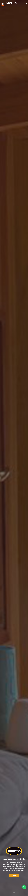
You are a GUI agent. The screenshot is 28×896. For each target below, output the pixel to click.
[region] (14, 448)
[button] (13, 892)
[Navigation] (26, 3)
